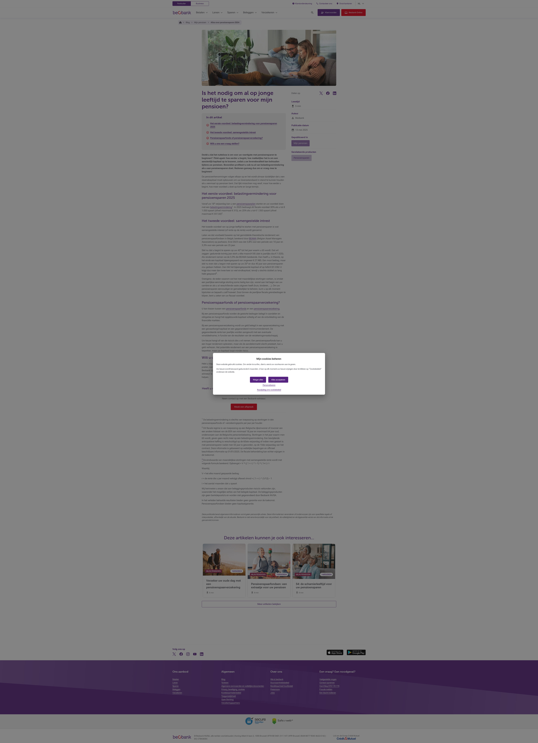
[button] (278, 380)
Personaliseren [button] (269, 385)
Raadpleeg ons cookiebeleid (269, 390)
